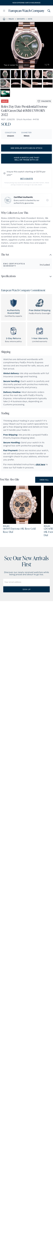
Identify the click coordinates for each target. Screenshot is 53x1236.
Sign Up (26, 589)
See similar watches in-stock (26, 148)
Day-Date (21, 19)
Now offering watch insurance (26, 3)
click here (40, 464)
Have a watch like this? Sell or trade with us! (26, 159)
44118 (30, 19)
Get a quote (26, 178)
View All (44, 480)
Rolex (11, 19)
